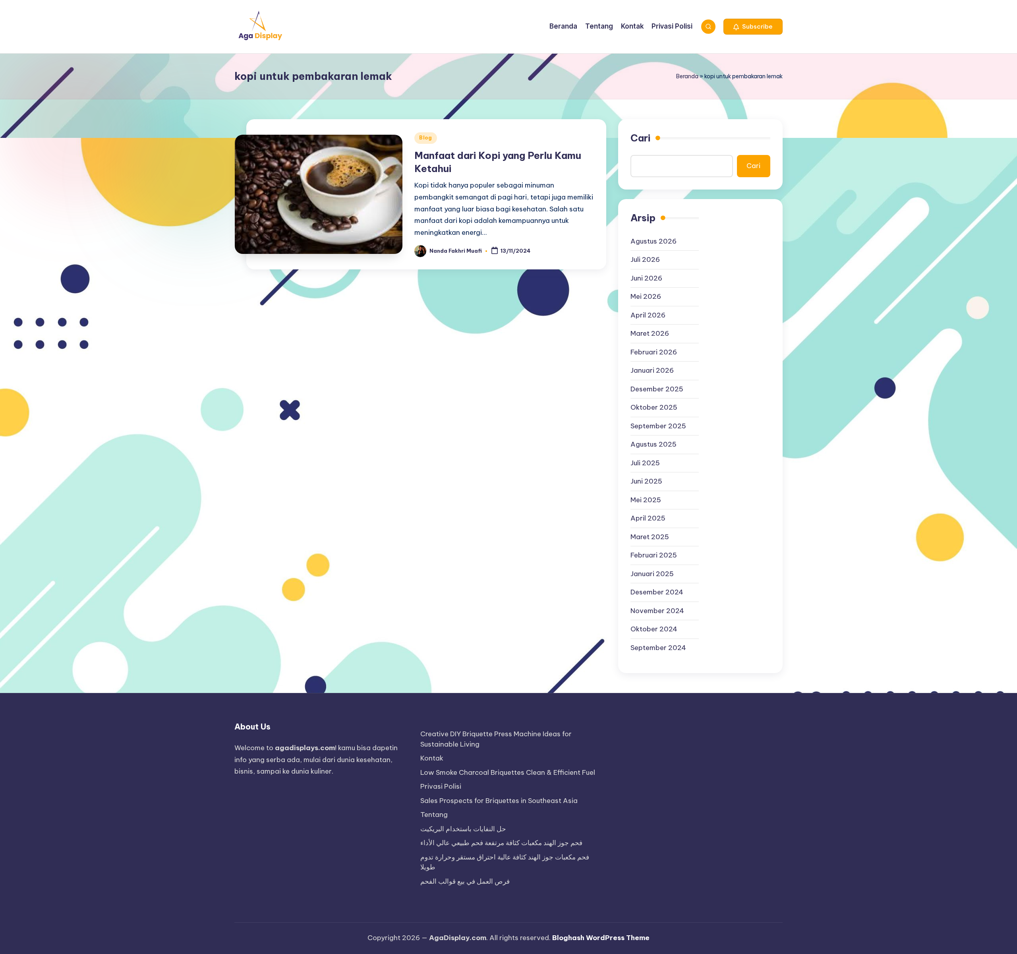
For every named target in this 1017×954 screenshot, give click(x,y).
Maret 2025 (649, 536)
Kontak (431, 758)
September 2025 (658, 426)
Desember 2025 (656, 389)
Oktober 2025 (653, 407)
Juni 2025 (646, 481)
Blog (425, 138)
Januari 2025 (652, 573)
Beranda (687, 76)
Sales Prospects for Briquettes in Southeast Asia (499, 800)
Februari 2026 (653, 352)
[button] (753, 27)
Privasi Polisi (440, 786)
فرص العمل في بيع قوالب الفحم (465, 881)
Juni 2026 (646, 278)
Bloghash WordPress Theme (601, 937)
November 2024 (657, 610)
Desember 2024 (656, 592)
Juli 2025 (645, 463)
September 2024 (658, 647)
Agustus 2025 (653, 444)
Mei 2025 (645, 499)
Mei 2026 (645, 296)
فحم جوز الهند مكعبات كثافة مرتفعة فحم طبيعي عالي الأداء (501, 842)
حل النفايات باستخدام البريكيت (463, 828)
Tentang (434, 814)
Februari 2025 (653, 555)
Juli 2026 (645, 259)
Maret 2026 (649, 333)
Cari (640, 138)
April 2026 (647, 315)
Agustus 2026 (653, 241)
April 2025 (647, 518)
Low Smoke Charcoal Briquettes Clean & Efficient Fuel (507, 772)
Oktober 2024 (653, 629)
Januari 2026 (652, 370)
